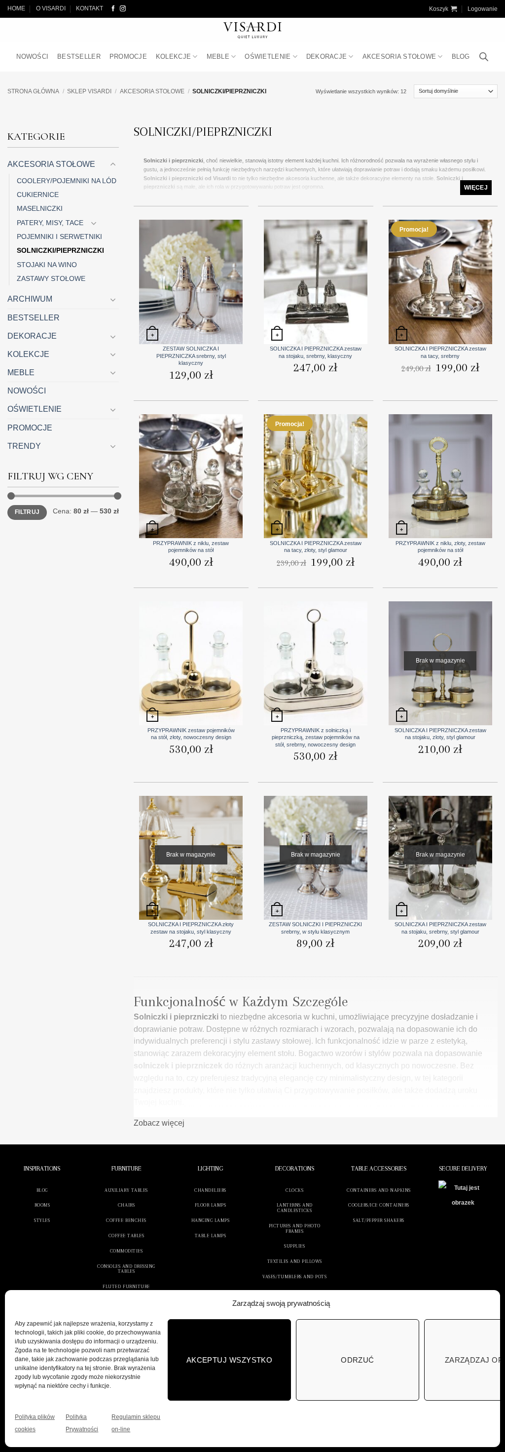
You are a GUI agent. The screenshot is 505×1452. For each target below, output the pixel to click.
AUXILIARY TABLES (126, 1190)
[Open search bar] (484, 57)
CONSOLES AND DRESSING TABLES (126, 1268)
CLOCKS (294, 1190)
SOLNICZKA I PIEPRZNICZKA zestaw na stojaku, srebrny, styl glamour (440, 927)
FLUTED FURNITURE (126, 1286)
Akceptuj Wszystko (229, 1360)
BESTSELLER (79, 56)
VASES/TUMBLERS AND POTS (294, 1276)
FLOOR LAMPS (210, 1205)
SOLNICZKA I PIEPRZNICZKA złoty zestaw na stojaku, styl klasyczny (191, 927)
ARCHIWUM (29, 299)
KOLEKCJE (173, 56)
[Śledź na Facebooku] (113, 8)
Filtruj (27, 512)
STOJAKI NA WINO (47, 265)
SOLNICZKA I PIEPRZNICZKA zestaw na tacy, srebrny (440, 352)
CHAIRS (126, 1205)
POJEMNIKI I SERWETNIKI (59, 236)
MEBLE (218, 56)
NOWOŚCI (32, 56)
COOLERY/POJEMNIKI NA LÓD (66, 181)
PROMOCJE (128, 56)
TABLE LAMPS (210, 1235)
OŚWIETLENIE (267, 56)
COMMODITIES (126, 1251)
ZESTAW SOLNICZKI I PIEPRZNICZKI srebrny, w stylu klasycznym (315, 927)
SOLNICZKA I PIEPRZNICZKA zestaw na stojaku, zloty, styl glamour (440, 733)
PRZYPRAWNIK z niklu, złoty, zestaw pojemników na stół (440, 546)
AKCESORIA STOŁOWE (399, 56)
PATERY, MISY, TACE (50, 223)
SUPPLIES (294, 1246)
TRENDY (24, 446)
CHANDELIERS (210, 1190)
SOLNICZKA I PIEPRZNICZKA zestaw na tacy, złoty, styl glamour (315, 546)
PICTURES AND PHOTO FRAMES (295, 1228)
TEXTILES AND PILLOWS (294, 1261)
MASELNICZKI (40, 208)
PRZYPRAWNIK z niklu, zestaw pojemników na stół (191, 546)
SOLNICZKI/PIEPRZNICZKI (60, 250)
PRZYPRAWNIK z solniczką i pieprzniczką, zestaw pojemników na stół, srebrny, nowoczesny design (316, 737)
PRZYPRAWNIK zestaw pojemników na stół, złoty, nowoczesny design (191, 733)
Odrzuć (357, 1360)
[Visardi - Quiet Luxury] (252, 30)
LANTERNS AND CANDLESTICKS (295, 1207)
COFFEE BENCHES (126, 1220)
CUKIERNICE (38, 194)
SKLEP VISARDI (89, 91)
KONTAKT (89, 8)
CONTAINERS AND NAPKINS (378, 1190)
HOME (16, 8)
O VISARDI (51, 8)
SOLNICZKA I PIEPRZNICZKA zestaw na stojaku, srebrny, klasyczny (315, 352)
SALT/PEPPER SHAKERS (378, 1220)
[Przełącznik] (113, 164)
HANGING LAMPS (210, 1220)
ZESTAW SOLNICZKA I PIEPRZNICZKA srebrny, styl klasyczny (191, 356)
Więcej (476, 187)
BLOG (461, 56)
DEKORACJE (326, 56)
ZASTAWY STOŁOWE (51, 278)
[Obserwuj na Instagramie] (123, 8)
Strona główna (33, 91)
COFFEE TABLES (126, 1235)
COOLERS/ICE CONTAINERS (378, 1205)
